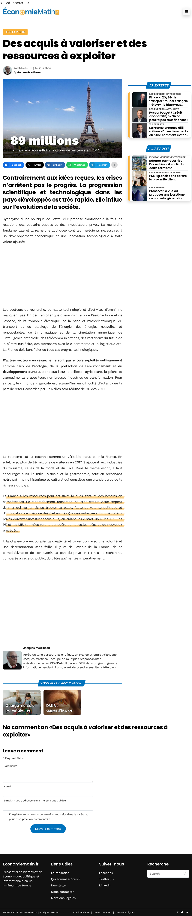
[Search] (185, 873)
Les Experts (15, 32)
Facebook (106, 873)
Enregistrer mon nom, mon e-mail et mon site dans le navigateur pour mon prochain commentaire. (49, 816)
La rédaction (60, 873)
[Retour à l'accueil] (88, 11)
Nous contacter (62, 892)
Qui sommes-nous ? (65, 879)
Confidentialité (81, 912)
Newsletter (59, 885)
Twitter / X (106, 879)
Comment (10, 765)
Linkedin (105, 885)
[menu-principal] (186, 11)
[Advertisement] (62, 276)
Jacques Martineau (36, 648)
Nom (7, 786)
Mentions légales (63, 898)
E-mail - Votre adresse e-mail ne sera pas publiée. (35, 800)
